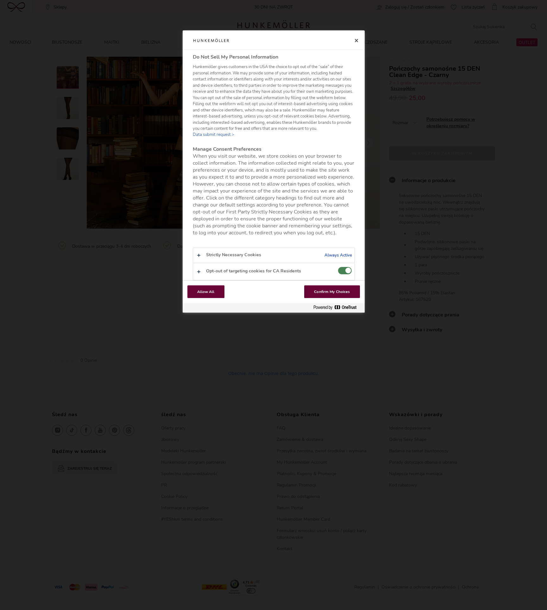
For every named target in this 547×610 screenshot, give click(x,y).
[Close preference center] (356, 41)
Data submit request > (213, 134)
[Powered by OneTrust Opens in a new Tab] (337, 308)
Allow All (206, 291)
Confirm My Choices (332, 291)
